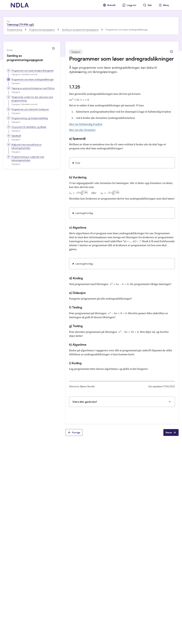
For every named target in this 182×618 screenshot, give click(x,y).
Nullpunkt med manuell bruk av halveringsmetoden (26, 146)
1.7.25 (74, 86)
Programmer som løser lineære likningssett (32, 70)
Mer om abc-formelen (82, 130)
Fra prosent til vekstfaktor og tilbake (28, 126)
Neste (169, 432)
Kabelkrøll (16, 135)
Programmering (14, 29)
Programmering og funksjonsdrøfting (29, 118)
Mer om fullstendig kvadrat (85, 124)
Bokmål (111, 5)
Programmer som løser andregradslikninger (32, 79)
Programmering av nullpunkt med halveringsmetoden (27, 158)
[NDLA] (20, 5)
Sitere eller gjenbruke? (85, 401)
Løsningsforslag (84, 213)
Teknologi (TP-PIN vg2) (20, 24)
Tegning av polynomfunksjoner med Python (33, 88)
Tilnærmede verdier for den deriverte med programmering (32, 99)
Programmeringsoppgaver (42, 29)
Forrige (76, 432)
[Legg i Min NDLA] (171, 51)
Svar (77, 162)
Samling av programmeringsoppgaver (80, 29)
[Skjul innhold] (53, 48)
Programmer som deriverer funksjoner (30, 109)
